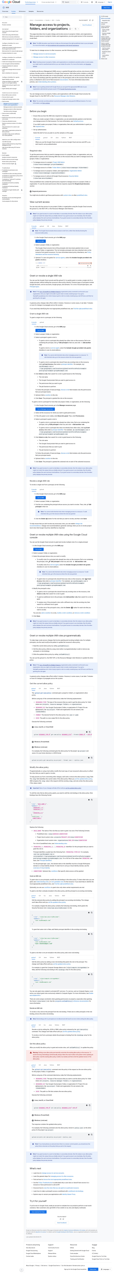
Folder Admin (56, 167)
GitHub (72, 1247)
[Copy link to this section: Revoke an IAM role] (44, 1008)
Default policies (78, 121)
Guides (13, 11)
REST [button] (70, 137)
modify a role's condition (64, 613)
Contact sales (30, 1256)
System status (52, 1256)
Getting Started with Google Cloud (79, 1250)
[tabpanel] (63, 143)
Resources (40, 11)
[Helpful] (90, 20)
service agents (60, 257)
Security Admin (73, 176)
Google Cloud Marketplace (33, 1253)
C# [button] (51, 137)
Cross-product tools (48, 2)
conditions (54, 871)
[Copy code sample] (91, 757)
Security (47, 20)
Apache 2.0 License (41, 1232)
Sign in (110, 2)
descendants (64, 80)
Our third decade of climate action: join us (73, 1265)
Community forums (53, 1247)
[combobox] (70, 2)
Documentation (39, 20)
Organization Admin (75, 171)
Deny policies (46, 103)
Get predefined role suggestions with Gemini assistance (63, 45)
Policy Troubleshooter (45, 1182)
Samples (31, 11)
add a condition (46, 613)
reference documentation (72, 1001)
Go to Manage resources (45, 409)
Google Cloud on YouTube (99, 1256)
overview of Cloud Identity (41, 868)
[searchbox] (12, 17)
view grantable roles (57, 882)
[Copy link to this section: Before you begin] (48, 111)
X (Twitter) (95, 1253)
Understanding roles (61, 843)
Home (31, 20)
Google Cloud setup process (68, 89)
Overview (5, 11)
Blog (93, 1247)
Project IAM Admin (59, 162)
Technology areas (30, 2)
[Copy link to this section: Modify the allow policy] (50, 767)
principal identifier (67, 364)
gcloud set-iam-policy (43, 1069)
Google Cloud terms (54, 1265)
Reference (22, 11)
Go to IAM (41, 241)
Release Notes (52, 1253)
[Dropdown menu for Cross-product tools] (56, 2)
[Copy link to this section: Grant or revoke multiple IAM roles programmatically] (82, 636)
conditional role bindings (75, 1191)
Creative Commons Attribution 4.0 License (74, 1230)
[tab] (37, 137)
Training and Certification (77, 1259)
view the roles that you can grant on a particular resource (61, 1188)
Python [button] (64, 137)
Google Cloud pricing (31, 1250)
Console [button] (37, 137)
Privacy (37, 1265)
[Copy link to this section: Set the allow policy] (47, 1044)
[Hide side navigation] (21, 1270)
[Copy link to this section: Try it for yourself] (49, 1201)
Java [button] (57, 137)
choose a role (65, 390)
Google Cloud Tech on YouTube (100, 1259)
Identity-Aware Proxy (68, 1194)
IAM (7, 7)
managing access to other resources (62, 1176)
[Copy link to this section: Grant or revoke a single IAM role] (63, 276)
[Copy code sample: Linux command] (89, 732)
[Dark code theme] (86, 732)
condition (48, 395)
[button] (11, 53)
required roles (40, 126)
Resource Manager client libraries (64, 96)
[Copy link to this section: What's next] (43, 1169)
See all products (30, 1247)
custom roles (67, 195)
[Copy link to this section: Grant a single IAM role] (50, 314)
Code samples (74, 1253)
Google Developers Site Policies (64, 1232)
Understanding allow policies (47, 82)
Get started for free (38, 1212)
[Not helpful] (92, 20)
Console (85, 2)
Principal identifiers (46, 860)
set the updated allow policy (83, 779)
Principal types (34, 287)
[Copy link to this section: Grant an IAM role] (43, 876)
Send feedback (87, 25)
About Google (30, 1265)
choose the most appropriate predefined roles (57, 1179)
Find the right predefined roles (82, 308)
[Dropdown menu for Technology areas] (38, 2)
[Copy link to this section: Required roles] (43, 151)
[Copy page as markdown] (75, 28)
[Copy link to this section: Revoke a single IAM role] (51, 481)
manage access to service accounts (53, 1173)
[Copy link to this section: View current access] (51, 202)
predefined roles (82, 195)
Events (94, 1250)
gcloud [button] (45, 137)
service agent (55, 348)
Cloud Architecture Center (77, 1256)
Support (50, 1250)
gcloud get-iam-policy (43, 693)
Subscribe (93, 1269)
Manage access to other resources (44, 57)
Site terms (44, 1265)
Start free (107, 7)
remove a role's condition (82, 613)
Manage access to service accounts (44, 54)
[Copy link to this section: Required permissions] (48, 191)
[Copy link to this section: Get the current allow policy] (54, 684)
